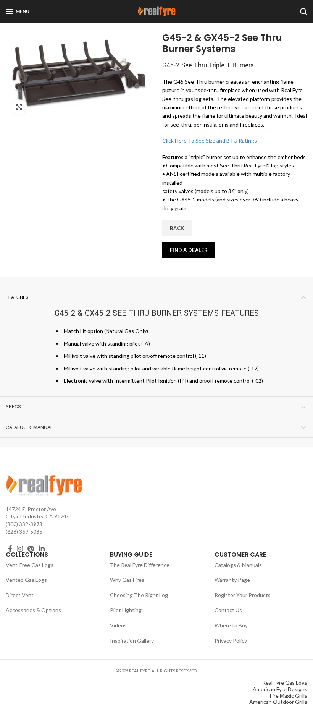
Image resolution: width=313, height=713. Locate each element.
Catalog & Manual (29, 427)
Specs (13, 406)
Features (17, 297)
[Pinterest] (30, 548)
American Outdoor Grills (278, 701)
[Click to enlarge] (19, 107)
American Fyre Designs (280, 689)
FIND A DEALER (189, 250)
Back (177, 228)
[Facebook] (10, 548)
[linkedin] (41, 548)
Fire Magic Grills (288, 695)
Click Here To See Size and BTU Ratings (209, 140)
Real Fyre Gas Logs (284, 682)
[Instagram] (20, 548)
